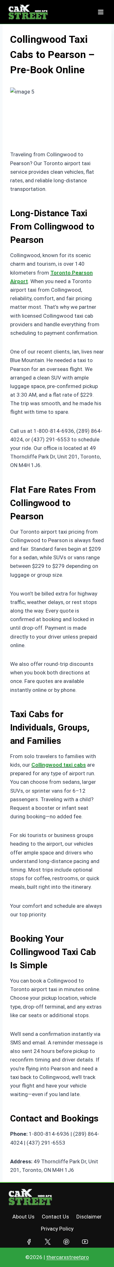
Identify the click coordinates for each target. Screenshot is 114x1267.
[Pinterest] (66, 1242)
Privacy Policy (57, 1228)
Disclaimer (89, 1216)
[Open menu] (100, 12)
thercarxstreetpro (67, 1257)
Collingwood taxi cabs (58, 765)
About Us (23, 1216)
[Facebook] (29, 1242)
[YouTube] (85, 1242)
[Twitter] (48, 1242)
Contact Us (55, 1216)
